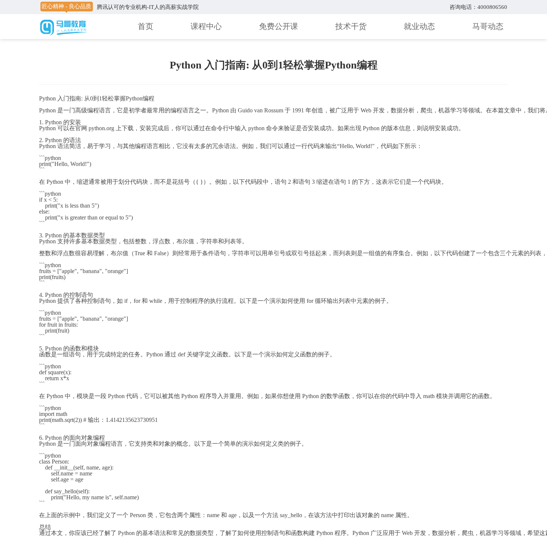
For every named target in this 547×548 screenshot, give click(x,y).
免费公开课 (278, 26)
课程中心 (206, 26)
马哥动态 (487, 26)
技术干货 (351, 26)
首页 (145, 26)
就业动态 (419, 26)
